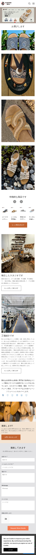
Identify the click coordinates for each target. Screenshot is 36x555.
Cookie (11, 538)
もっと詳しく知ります (11, 288)
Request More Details (18, 528)
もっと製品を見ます (18, 225)
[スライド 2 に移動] (16, 22)
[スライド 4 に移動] (19, 22)
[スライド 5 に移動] (21, 22)
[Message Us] (28, 553)
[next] (21, 201)
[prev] (14, 201)
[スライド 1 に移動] (14, 22)
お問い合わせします (11, 437)
